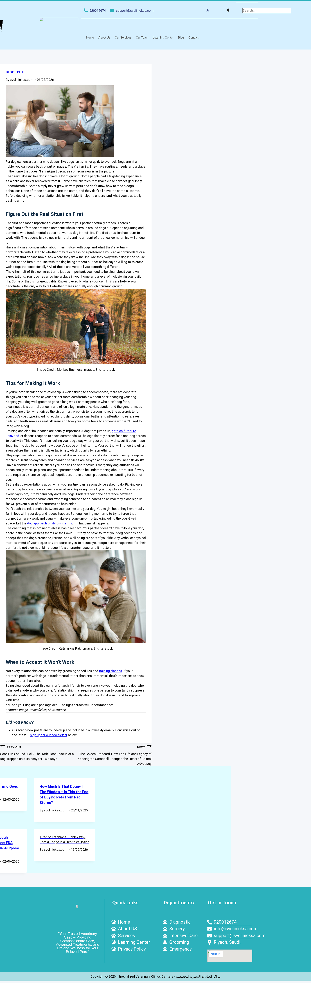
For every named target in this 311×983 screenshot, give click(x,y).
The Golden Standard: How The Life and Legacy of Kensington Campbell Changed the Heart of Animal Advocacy (115, 756)
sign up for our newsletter (48, 735)
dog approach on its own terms (49, 523)
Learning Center (163, 37)
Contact (193, 37)
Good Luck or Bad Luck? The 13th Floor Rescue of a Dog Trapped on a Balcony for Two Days (37, 753)
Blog (181, 37)
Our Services (123, 37)
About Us (104, 37)
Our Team (142, 37)
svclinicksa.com (21, 80)
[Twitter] (207, 10)
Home (90, 37)
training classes (110, 671)
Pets (21, 72)
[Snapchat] (228, 10)
